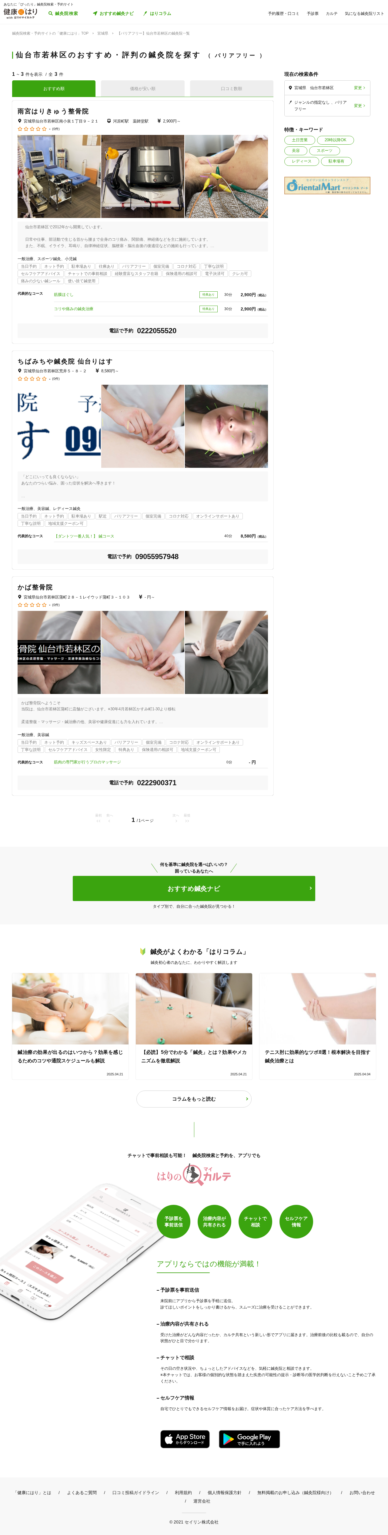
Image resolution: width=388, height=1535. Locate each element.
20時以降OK (335, 140)
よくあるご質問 (82, 1492)
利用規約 (183, 1492)
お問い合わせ (362, 1492)
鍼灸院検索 (67, 13)
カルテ (332, 13)
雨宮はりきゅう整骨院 (53, 111)
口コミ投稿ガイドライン (135, 1492)
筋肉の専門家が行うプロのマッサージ (87, 762)
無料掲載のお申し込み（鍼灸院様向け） (295, 1492)
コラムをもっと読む (194, 1098)
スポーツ (325, 150)
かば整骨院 (35, 587)
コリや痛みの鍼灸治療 (73, 309)
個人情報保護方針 (225, 1492)
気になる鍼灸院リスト (364, 13)
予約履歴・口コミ (283, 13)
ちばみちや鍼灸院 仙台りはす (65, 361)
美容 (296, 150)
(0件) (56, 129)
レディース (302, 161)
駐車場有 (336, 161)
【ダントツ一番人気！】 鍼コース (84, 536)
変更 (358, 88)
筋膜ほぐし (64, 295)
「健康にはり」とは (32, 1492)
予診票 (313, 13)
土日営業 (300, 140)
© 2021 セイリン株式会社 (194, 1522)
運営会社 (201, 1501)
